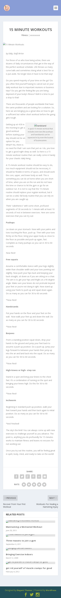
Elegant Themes (24, 590)
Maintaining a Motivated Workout (24, 527)
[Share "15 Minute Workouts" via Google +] (27, 476)
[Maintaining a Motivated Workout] (30, 522)
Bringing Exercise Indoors (19, 554)
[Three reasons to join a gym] (30, 535)
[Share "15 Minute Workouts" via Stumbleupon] (39, 476)
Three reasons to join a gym (21, 540)
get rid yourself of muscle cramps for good (29, 568)
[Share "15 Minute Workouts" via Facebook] (16, 476)
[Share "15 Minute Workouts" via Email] (45, 476)
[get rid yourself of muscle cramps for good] (30, 563)
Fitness (24, 35)
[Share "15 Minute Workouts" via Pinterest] (33, 476)
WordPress (51, 590)
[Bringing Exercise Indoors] (30, 549)
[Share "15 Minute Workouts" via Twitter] (22, 476)
